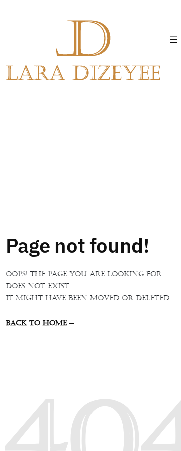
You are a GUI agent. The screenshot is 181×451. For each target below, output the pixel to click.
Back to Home (36, 323)
